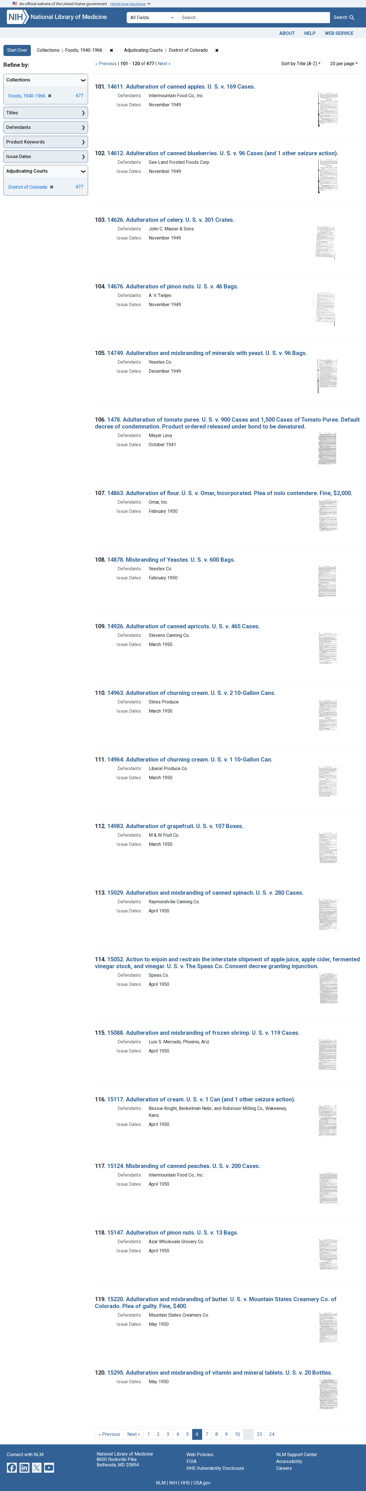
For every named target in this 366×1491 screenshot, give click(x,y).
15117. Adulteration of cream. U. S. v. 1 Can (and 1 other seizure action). (201, 1099)
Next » (164, 63)
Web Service (339, 33)
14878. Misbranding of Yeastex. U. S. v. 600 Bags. (171, 559)
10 (237, 1434)
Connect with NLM (25, 1454)
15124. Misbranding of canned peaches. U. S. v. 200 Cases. (183, 1166)
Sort (299, 63)
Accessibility (289, 1461)
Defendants (18, 127)
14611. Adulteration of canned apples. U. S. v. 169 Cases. (181, 86)
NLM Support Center (296, 1454)
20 (342, 63)
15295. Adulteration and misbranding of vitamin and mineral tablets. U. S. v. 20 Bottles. (220, 1372)
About (287, 33)
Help (310, 33)
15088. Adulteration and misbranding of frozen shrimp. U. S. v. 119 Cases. (203, 1032)
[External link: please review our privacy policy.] (12, 1467)
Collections (18, 80)
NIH (173, 1483)
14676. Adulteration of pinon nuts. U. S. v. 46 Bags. (172, 286)
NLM (161, 1483)
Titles (12, 112)
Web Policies (199, 1454)
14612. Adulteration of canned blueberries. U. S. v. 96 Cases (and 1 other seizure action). (222, 153)
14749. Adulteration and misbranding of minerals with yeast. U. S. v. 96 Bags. (207, 353)
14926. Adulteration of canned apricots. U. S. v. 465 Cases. (183, 626)
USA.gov (202, 1483)
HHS (185, 1483)
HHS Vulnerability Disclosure (215, 1468)
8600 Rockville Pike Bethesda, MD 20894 (118, 1462)
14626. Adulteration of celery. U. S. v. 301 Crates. (170, 219)
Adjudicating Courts (27, 171)
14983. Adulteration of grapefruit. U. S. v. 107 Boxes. (175, 826)
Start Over (17, 50)
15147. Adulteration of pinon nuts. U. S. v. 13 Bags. (172, 1232)
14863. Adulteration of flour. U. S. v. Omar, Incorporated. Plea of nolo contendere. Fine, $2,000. (229, 493)
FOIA (191, 1461)
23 (259, 1434)
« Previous (106, 63)
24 (271, 1434)
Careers (284, 1468)
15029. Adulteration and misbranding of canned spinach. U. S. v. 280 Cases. (205, 892)
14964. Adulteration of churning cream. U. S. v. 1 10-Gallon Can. (189, 759)
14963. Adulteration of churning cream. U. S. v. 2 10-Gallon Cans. (191, 692)
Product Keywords (25, 142)
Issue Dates (18, 156)
